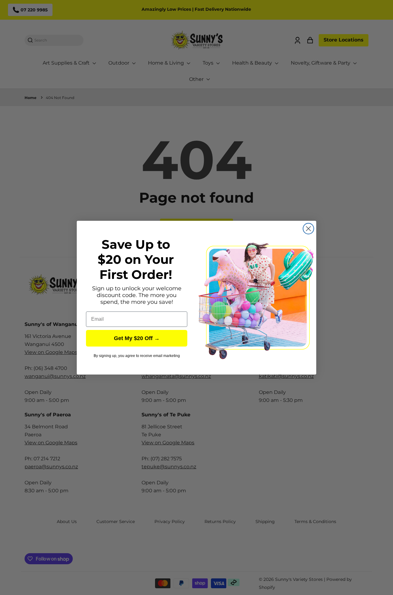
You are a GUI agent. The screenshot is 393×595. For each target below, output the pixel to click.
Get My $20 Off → (137, 338)
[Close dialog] (308, 228)
